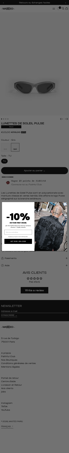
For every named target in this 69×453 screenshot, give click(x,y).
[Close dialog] (65, 204)
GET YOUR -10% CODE (18, 241)
